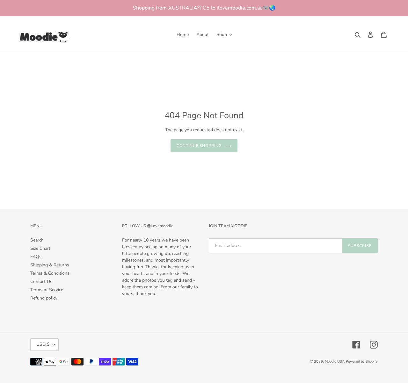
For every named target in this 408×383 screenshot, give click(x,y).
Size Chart (40, 248)
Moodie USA (335, 361)
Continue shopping (199, 145)
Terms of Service (46, 290)
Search (37, 240)
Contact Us (41, 281)
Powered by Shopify (362, 361)
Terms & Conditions (49, 273)
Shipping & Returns (49, 265)
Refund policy (43, 298)
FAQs (35, 257)
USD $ (42, 344)
